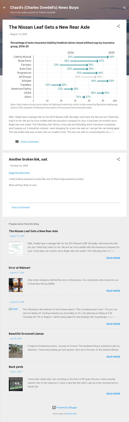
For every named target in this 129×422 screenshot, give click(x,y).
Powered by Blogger (66, 407)
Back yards (16, 366)
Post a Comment (21, 207)
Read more (113, 258)
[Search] (124, 8)
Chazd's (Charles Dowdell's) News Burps (44, 7)
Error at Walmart (19, 267)
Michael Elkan (71, 414)
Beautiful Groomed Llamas (26, 333)
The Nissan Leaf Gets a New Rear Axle (49, 27)
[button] (118, 26)
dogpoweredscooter (19, 173)
